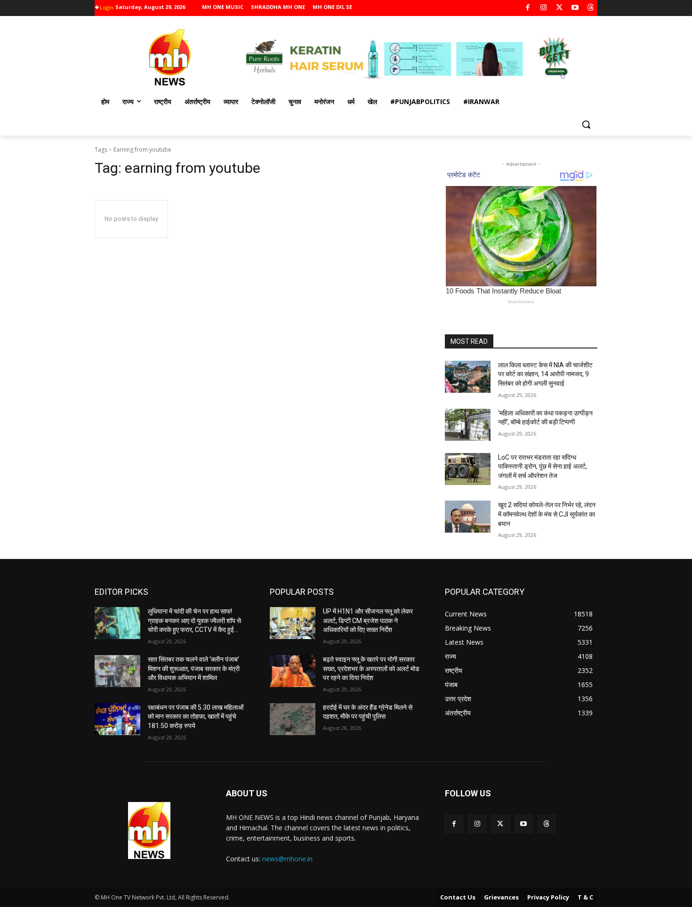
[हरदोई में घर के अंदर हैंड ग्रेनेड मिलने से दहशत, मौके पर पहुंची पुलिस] (292, 719)
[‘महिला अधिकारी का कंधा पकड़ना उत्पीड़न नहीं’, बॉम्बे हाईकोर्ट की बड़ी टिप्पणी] (468, 425)
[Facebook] (528, 8)
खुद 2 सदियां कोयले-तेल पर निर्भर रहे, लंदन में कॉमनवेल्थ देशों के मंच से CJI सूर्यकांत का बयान (546, 514)
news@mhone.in (287, 858)
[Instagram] (543, 8)
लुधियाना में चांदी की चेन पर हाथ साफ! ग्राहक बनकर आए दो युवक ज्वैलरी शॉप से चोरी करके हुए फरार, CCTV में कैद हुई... (194, 620)
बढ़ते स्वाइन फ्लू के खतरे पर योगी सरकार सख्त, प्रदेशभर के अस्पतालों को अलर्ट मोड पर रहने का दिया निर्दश (371, 668)
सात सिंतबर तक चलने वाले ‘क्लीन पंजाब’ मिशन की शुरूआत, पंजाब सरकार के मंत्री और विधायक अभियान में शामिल (194, 668)
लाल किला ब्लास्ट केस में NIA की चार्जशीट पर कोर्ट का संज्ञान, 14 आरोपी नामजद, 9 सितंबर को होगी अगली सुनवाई (545, 374)
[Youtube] (575, 8)
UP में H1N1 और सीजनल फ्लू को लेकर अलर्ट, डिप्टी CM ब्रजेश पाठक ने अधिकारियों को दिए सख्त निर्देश (368, 620)
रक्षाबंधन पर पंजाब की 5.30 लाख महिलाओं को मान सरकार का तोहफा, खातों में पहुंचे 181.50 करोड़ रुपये (195, 716)
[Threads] (591, 8)
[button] (586, 124)
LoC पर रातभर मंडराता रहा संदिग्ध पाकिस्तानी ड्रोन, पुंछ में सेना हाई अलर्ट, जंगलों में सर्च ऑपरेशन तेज (542, 466)
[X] (559, 8)
